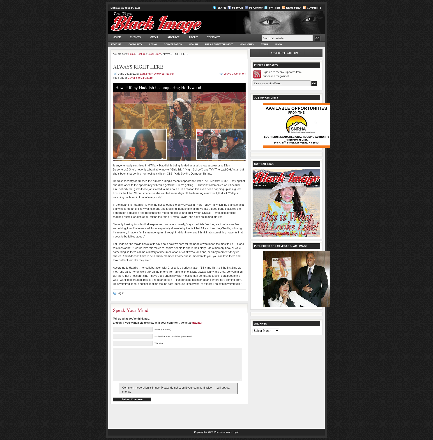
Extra (264, 44)
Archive (173, 37)
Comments (314, 7)
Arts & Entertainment (219, 44)
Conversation (173, 44)
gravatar (197, 322)
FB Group (256, 7)
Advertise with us (284, 53)
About (193, 37)
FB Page (237, 7)
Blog (278, 44)
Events (135, 37)
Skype (222, 7)
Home (117, 37)
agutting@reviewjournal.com (157, 73)
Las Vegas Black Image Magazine (174, 20)
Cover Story (154, 54)
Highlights (247, 44)
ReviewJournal (222, 432)
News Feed (293, 7)
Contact (213, 37)
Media (154, 37)
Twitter (274, 7)
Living (153, 44)
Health (193, 44)
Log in (236, 432)
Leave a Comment (234, 73)
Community (135, 44)
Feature (116, 44)
